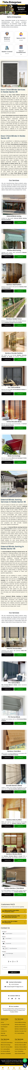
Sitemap (3, 1033)
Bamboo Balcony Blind (14, 820)
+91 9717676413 (15, 984)
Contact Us (4, 1031)
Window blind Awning (14, 250)
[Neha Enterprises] (8, 999)
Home (2, 1022)
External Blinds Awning (14, 216)
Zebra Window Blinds (20, 1053)
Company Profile (5, 1024)
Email (3, 941)
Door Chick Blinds (19, 1051)
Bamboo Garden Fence (14, 319)
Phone (4, 946)
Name (4, 936)
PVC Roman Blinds (14, 717)
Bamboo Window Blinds (14, 854)
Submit (15, 972)
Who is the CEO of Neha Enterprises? (10, 922)
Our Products (4, 1026)
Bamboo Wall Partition (14, 285)
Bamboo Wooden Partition (14, 353)
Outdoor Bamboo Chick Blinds (14, 888)
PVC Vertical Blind (14, 683)
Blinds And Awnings (14, 456)
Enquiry (4, 951)
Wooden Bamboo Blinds (14, 786)
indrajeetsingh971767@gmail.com (14, 986)
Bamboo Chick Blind (14, 751)
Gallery (2, 1029)
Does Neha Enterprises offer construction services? (12, 916)
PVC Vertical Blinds (14, 387)
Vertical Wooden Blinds (14, 422)
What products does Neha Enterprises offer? (11, 911)
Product (4, 931)
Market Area (4, 1035)
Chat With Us (20, 222)
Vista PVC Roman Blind (14, 648)
